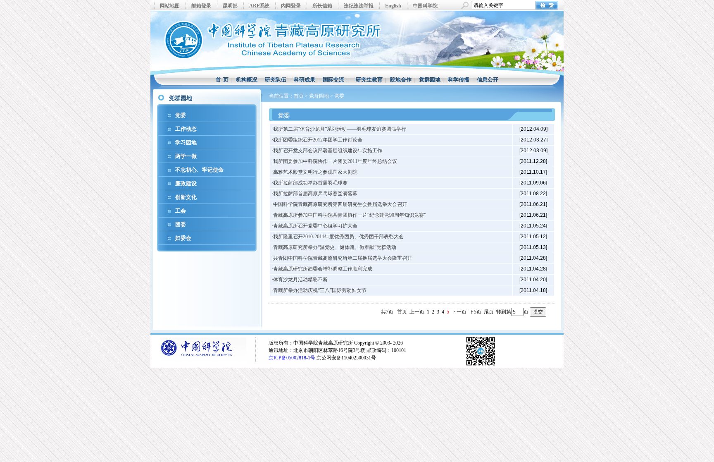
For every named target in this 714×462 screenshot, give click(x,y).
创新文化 (186, 197)
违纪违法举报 (359, 6)
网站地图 (170, 6)
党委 (180, 115)
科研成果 (304, 80)
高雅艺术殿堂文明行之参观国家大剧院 (315, 172)
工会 (180, 211)
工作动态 (186, 129)
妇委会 (183, 238)
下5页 (475, 312)
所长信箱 (322, 6)
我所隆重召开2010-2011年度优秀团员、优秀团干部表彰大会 (338, 236)
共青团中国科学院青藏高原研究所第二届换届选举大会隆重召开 (342, 258)
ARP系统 (259, 6)
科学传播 (458, 80)
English (393, 6)
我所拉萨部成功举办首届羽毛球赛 (310, 183)
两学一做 (186, 156)
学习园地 (186, 142)
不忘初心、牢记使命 (199, 170)
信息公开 (487, 80)
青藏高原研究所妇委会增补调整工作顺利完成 (322, 269)
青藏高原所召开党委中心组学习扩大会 (315, 226)
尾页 (489, 312)
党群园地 (429, 80)
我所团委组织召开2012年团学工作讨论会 (317, 140)
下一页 (459, 312)
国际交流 (333, 80)
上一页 (416, 312)
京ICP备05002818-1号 (292, 358)
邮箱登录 (201, 6)
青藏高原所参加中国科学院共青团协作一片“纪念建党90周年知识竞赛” (349, 215)
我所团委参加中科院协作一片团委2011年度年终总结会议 (335, 161)
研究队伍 (275, 80)
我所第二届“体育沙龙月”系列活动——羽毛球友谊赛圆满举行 (339, 129)
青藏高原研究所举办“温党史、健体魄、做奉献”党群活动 (334, 247)
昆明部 (230, 6)
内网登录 (291, 6)
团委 (180, 224)
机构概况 (246, 80)
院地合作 (401, 80)
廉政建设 (186, 183)
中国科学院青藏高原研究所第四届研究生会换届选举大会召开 (340, 204)
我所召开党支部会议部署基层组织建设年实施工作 (327, 150)
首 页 (222, 80)
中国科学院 (425, 6)
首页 (299, 96)
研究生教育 (369, 80)
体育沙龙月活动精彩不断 (300, 279)
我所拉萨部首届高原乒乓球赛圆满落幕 (315, 193)
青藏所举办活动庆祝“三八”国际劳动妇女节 (320, 290)
